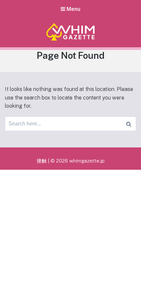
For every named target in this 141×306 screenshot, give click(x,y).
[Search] (128, 124)
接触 (42, 161)
